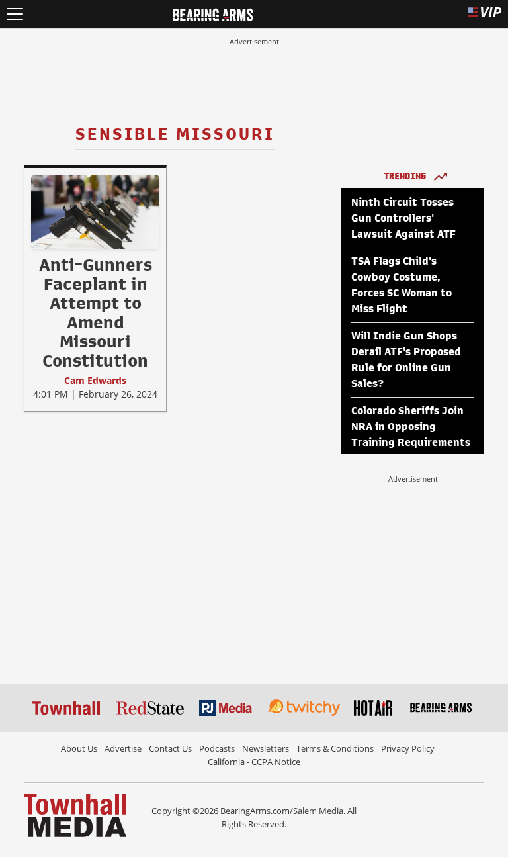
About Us (79, 748)
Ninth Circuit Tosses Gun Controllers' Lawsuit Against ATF (403, 218)
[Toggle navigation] (15, 14)
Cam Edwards (95, 380)
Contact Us (170, 748)
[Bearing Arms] (212, 13)
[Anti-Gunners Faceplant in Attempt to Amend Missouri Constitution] (95, 211)
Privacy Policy (408, 748)
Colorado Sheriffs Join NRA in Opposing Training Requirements (410, 427)
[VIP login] (484, 14)
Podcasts (217, 748)
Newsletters (265, 748)
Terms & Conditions (335, 748)
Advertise (123, 748)
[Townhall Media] (75, 815)
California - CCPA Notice (254, 762)
